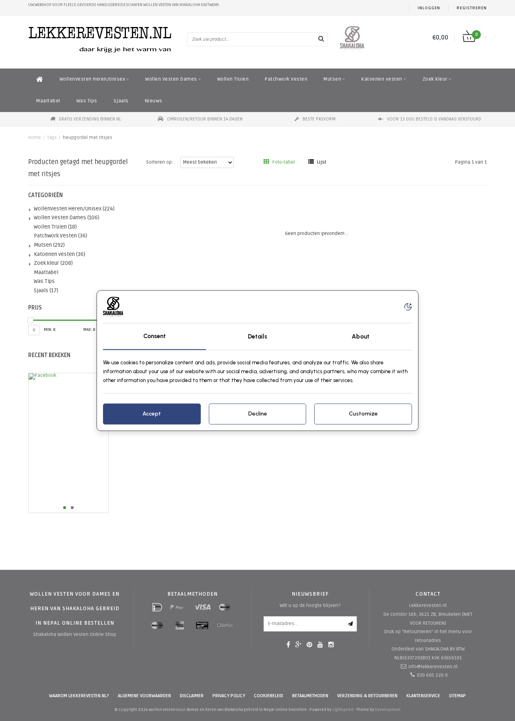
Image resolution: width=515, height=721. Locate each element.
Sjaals (121, 101)
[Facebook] (81, 443)
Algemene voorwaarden (144, 695)
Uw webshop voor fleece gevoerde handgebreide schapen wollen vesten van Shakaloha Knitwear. (124, 4)
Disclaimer (192, 695)
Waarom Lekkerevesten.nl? (79, 695)
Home (34, 137)
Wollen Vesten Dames (171, 79)
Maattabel (48, 101)
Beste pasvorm (319, 119)
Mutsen (332, 79)
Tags (52, 137)
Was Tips (86, 101)
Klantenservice (423, 695)
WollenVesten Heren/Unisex (93, 79)
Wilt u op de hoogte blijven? (310, 606)
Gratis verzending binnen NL (90, 119)
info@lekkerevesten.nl (432, 667)
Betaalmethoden (310, 695)
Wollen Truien (233, 79)
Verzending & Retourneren (367, 695)
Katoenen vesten (381, 79)
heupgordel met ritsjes (87, 137)
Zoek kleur (434, 79)
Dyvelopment (388, 709)
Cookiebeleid (268, 695)
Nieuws (154, 101)
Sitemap (457, 695)
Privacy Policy (228, 695)
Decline (257, 413)
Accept (151, 413)
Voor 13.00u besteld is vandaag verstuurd (434, 119)
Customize (363, 413)
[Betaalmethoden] (157, 607)
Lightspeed (342, 709)
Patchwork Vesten (286, 79)
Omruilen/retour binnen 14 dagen (205, 119)
